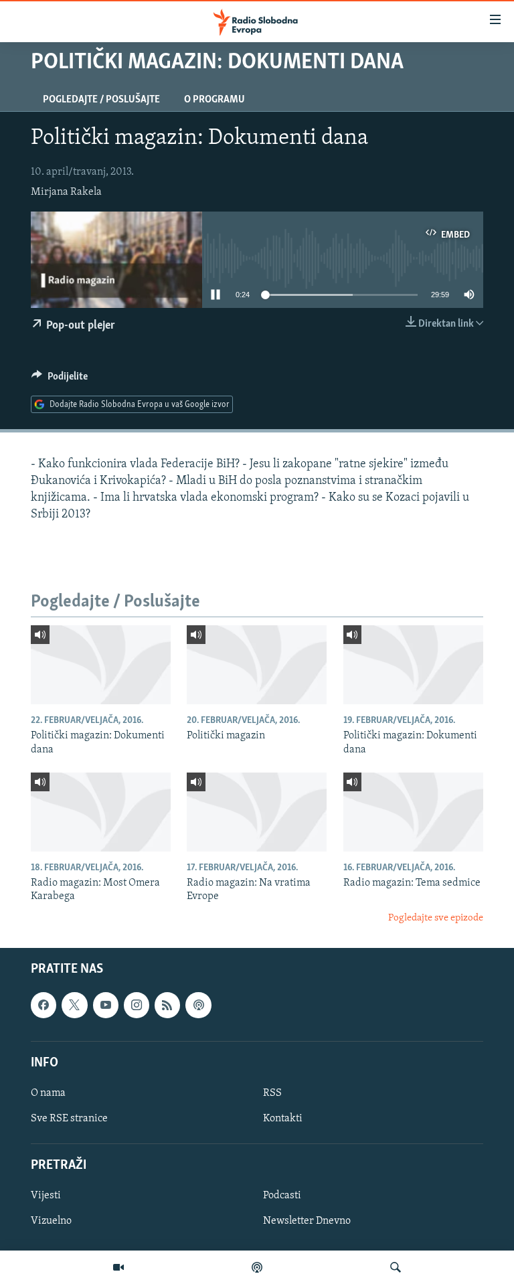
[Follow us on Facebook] (43, 1005)
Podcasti (282, 1196)
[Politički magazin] (257, 664)
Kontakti (283, 1118)
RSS (272, 1093)
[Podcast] (257, 1267)
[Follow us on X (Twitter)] (74, 1005)
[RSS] (167, 1005)
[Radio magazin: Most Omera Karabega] (101, 812)
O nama (48, 1093)
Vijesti (46, 1196)
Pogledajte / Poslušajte (101, 99)
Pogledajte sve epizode (435, 918)
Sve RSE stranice (69, 1118)
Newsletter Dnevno (307, 1221)
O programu (214, 99)
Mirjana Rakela (66, 192)
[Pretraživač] (395, 1267)
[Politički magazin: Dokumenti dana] (101, 664)
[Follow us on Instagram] (136, 1005)
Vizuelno (51, 1221)
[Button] (59, 379)
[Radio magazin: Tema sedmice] (413, 812)
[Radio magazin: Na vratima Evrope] (257, 812)
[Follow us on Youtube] (105, 1005)
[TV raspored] (198, 1005)
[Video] (118, 1267)
